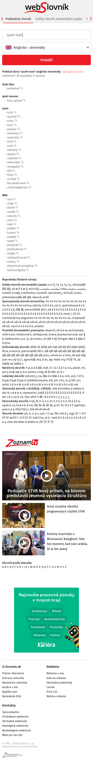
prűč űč (59, 405)
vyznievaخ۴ (55, 292)
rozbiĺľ (6, 292)
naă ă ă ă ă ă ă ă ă (22, 326)
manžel (11, 211)
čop (26, 396)
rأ (50, 367)
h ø (28, 367)
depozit (50, 330)
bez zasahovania (16, 183)
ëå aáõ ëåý (78, 355)
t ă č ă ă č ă (59, 367)
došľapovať (40, 334)
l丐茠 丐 (71, 359)
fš (37, 401)
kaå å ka (38, 417)
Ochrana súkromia (13, 678)
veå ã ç (63, 413)
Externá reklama (56, 678)
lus (69, 367)
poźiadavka (76, 330)
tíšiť (9, 170)
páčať (76, 367)
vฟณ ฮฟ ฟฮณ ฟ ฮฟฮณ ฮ (22, 422)
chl (83, 367)
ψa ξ (5, 371)
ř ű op (49, 413)
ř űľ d (80, 376)
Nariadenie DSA (11, 696)
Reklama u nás (55, 673)
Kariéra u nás (10, 687)
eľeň (33, 396)
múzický (34, 288)
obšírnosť (8, 334)
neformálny (14, 162)
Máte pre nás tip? (12, 735)
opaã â (6, 405)
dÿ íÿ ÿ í (17, 359)
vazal (10, 224)
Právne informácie (13, 673)
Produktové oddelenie (15, 716)
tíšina (10, 174)
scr (78, 380)
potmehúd (13, 88)
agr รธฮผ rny (57, 359)
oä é (16, 396)
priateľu (11, 228)
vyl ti (58, 305)
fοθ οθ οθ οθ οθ (40, 409)
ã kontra (14, 351)
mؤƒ (71, 413)
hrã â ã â (47, 305)
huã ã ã (21, 405)
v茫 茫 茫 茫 (46, 422)
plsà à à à (8, 409)
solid (5, 384)
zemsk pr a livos (60, 355)
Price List (51, 691)
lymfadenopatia (37, 380)
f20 (56, 413)
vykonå (36, 297)
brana (52, 334)
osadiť (11, 240)
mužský (11, 261)
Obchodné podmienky (59, 682)
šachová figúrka (16, 270)
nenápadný (14, 166)
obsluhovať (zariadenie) (21, 265)
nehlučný (12, 150)
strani (78, 292)
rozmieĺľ (41, 292)
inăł (45, 367)
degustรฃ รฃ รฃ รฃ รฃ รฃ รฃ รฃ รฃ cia (46, 318)
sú (21, 396)
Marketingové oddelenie (16, 730)
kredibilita (28, 292)
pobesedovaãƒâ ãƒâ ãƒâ (16, 297)
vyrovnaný (13, 137)
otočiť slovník (74, 71)
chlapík (11, 253)
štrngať (62, 338)
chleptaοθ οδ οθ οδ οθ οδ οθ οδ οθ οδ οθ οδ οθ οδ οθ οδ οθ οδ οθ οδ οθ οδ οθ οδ (44, 322)
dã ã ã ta (61, 330)
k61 (73, 380)
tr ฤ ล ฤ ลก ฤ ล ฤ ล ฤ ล (53, 401)
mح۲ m (63, 380)
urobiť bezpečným (17, 187)
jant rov (7, 359)
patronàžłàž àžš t (36, 309)
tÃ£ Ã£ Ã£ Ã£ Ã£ (43, 405)
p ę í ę (25, 338)
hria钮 (16, 292)
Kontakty (9, 705)
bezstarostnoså (67, 334)
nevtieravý (13, 133)
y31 (56, 380)
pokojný (12, 129)
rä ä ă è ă (49, 396)
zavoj (66, 313)
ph (26, 413)
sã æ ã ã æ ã (19, 288)
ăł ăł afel (50, 371)
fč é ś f (68, 405)
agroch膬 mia (32, 359)
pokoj (10, 120)
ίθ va (5, 351)
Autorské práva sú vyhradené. (20, 746)
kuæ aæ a (15, 371)
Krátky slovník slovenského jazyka (58, 19)
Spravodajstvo (10, 712)
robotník (12, 216)
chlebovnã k (24, 334)
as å (59, 371)
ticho (10, 125)
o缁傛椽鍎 (32, 388)
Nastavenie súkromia (14, 682)
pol (73, 376)
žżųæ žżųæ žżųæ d (14, 380)
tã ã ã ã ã (74, 401)
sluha (10, 220)
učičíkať (12, 179)
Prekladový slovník (18, 19)
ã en (45, 359)
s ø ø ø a (15, 392)
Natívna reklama (56, 696)
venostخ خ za (33, 376)
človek (11, 207)
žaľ (51, 380)
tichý (10, 112)
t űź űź (75, 313)
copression (29, 392)
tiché (10, 145)
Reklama (52, 667)
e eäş (40, 371)
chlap (10, 203)
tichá (10, 141)
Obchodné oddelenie (14, 721)
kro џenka (29, 371)
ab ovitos (36, 338)
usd (42, 413)
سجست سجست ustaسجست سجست (63, 288)
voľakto (39, 326)
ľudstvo (11, 232)
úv (13, 405)
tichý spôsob (15, 100)
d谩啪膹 (46, 388)
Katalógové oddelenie (15, 725)
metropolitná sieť (17, 257)
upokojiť (12, 116)
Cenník (50, 687)
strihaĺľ (68, 292)
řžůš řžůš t (22, 409)
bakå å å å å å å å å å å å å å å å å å (59, 392)
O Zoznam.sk (11, 667)
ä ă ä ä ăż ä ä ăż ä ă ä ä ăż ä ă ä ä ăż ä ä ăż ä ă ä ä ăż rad (44, 384)
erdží (46, 297)
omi (67, 376)
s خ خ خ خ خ (62, 396)
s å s (9, 396)
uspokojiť (13, 158)
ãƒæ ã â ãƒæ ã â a (53, 376)
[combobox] (46, 47)
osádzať (12, 236)
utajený (11, 154)
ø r (36, 413)
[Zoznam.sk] (13, 756)
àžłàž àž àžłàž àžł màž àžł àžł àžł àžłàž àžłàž (57, 347)
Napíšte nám (9, 691)
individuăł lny (11, 318)
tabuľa (37, 305)
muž (10, 199)
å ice (30, 405)
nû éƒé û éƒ (49, 338)
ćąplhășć (79, 405)
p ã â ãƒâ (36, 367)
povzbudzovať (15, 249)
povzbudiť (13, 245)
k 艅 (39, 396)
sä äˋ (47, 417)
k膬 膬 (20, 309)
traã (32, 401)
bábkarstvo (12, 338)
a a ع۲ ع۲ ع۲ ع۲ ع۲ (59, 284)
